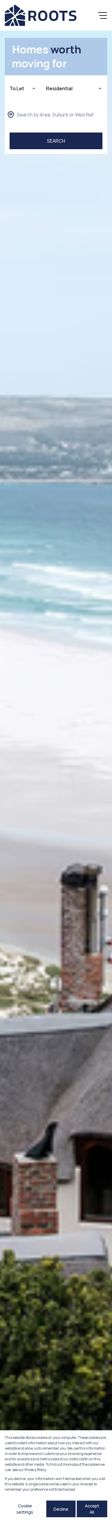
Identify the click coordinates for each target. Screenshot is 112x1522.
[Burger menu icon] (102, 15)
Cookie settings (24, 1509)
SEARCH (56, 141)
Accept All (92, 1509)
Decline (60, 1509)
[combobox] (55, 114)
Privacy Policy (35, 1469)
